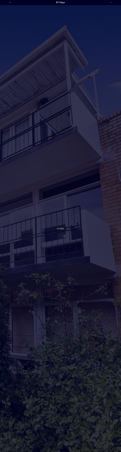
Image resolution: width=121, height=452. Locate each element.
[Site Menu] (112, 2)
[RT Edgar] (60, 3)
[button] (1, 228)
